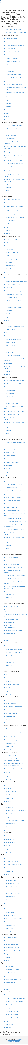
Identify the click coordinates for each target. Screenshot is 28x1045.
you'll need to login (19, 1039)
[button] (1, 1)
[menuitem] (1, 3)
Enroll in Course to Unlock (14, 1041)
